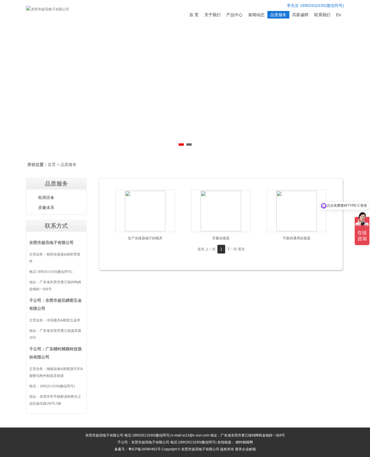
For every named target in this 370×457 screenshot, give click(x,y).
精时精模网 (244, 442)
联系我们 (322, 14)
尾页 (241, 249)
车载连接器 (221, 238)
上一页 (210, 249)
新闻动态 (256, 14)
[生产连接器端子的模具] (145, 211)
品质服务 (278, 14)
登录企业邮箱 (245, 449)
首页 (52, 164)
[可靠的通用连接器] (296, 211)
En (338, 14)
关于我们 (212, 14)
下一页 (232, 249)
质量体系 (46, 208)
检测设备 (46, 197)
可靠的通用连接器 (296, 238)
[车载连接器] (221, 211)
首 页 (194, 14)
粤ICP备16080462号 (144, 449)
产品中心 (234, 14)
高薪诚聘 (300, 14)
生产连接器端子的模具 (145, 238)
